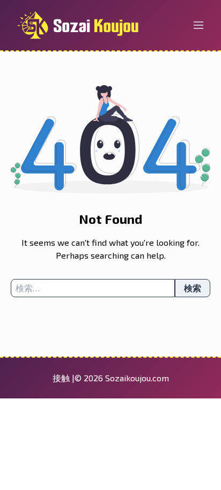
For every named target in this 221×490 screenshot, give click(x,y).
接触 (62, 378)
